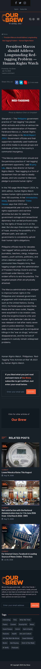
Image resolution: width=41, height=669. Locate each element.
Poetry (5, 624)
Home (5, 34)
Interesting (6, 620)
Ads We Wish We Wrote (11, 638)
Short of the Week (28, 643)
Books (5, 643)
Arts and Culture (25, 634)
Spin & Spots (27, 629)
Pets (15, 620)
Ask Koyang (14, 643)
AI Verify (6, 647)
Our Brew (12, 69)
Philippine (22, 119)
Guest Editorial (27, 638)
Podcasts (15, 647)
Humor (17, 629)
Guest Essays (7, 629)
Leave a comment (8, 73)
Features (6, 634)
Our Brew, (26, 378)
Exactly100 (23, 624)
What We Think (25, 620)
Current (13, 624)
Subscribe (23, 9)
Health (14, 634)
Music (32, 624)
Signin (16, 9)
